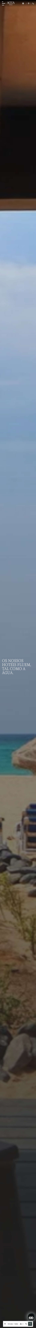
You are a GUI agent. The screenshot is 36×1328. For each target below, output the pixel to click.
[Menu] (3, 3)
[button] (30, 1324)
